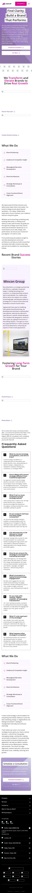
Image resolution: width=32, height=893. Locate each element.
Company (4, 798)
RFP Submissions (7, 812)
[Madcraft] (7, 4)
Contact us (5, 805)
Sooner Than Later (7, 111)
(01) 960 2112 (5, 834)
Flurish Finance (6, 397)
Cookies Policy (9, 891)
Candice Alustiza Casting (9, 135)
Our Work (15, 53)
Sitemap (23, 891)
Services (4, 802)
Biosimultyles (6, 420)
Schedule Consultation (15, 47)
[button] (28, 4)
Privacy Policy (17, 891)
